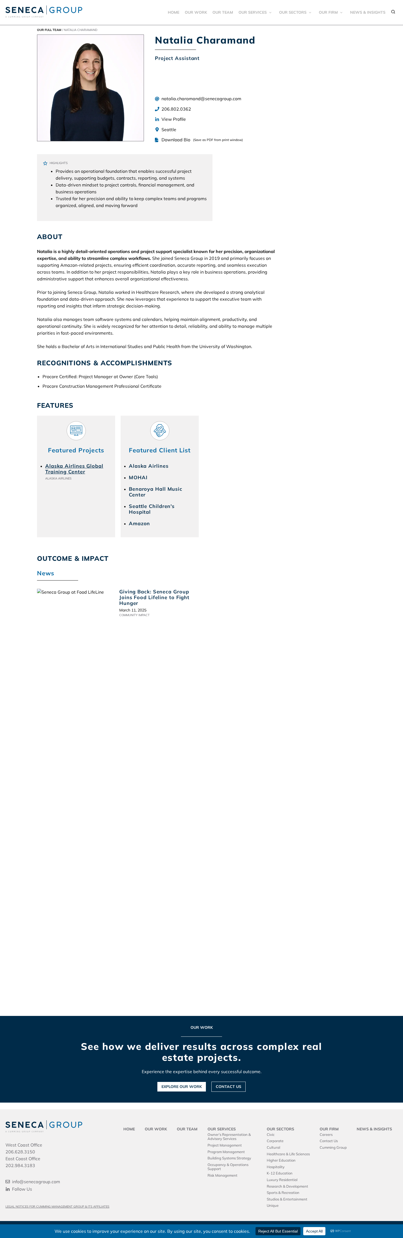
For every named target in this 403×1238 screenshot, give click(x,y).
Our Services (253, 12)
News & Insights (367, 12)
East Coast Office (22, 1158)
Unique (273, 1205)
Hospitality (276, 1167)
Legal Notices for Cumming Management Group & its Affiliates (57, 1206)
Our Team (222, 12)
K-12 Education (280, 1173)
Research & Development (287, 1186)
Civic (270, 1134)
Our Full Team (49, 30)
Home (173, 12)
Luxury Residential (282, 1179)
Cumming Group (333, 1147)
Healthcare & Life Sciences (288, 1154)
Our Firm (328, 12)
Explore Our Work (181, 1086)
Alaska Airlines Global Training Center (74, 469)
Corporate (275, 1141)
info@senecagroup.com (36, 1181)
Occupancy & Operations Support (228, 1166)
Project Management (225, 1145)
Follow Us (22, 1189)
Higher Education (281, 1160)
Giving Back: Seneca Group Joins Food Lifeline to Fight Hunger (154, 597)
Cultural (273, 1147)
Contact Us (228, 1086)
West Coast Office (23, 1145)
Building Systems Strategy (229, 1158)
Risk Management (222, 1175)
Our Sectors (292, 12)
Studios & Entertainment (287, 1199)
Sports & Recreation (283, 1192)
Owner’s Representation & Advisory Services (229, 1136)
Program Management (226, 1152)
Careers (326, 1134)
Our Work (196, 12)
